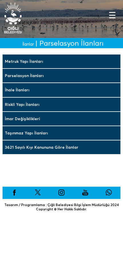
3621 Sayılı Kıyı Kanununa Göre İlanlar (41, 147)
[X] (37, 194)
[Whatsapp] (108, 194)
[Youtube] (85, 194)
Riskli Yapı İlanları (22, 104)
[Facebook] (14, 194)
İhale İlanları (17, 89)
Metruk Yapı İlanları (24, 61)
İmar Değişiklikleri (22, 118)
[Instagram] (61, 194)
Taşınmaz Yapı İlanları (26, 133)
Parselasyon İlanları (24, 75)
